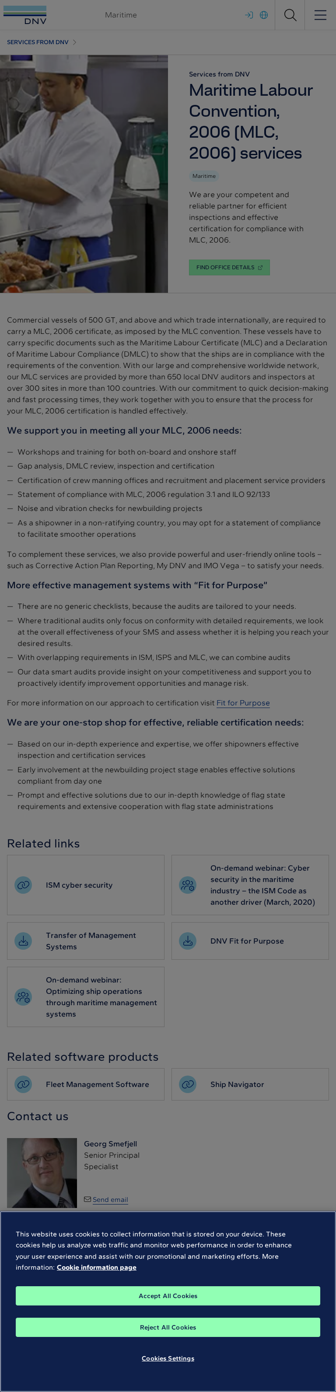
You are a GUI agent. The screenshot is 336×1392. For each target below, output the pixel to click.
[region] (168, 1301)
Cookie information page (96, 1267)
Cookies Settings (168, 1358)
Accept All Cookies (168, 1296)
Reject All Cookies (168, 1327)
